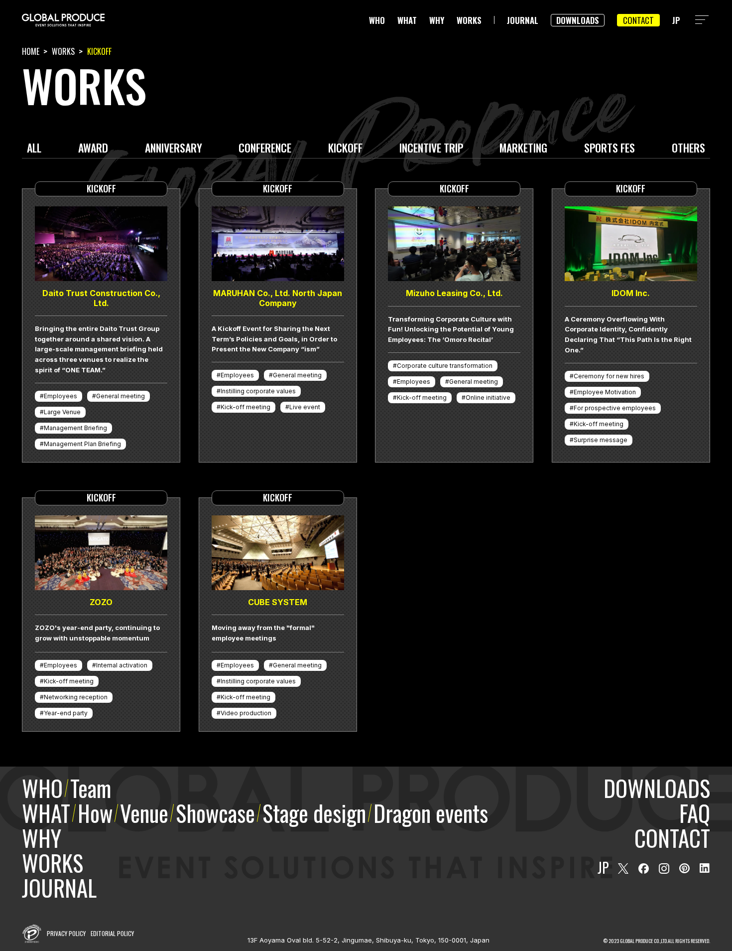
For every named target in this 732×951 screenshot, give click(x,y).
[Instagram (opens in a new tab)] (664, 868)
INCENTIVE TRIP (431, 149)
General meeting (120, 396)
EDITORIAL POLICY (112, 933)
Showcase (215, 812)
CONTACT (638, 20)
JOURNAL (522, 20)
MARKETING (523, 149)
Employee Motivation (605, 392)
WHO (377, 20)
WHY (436, 20)
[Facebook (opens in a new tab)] (643, 868)
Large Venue (62, 412)
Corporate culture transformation (444, 365)
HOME (30, 51)
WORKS (469, 20)
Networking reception (76, 697)
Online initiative (488, 397)
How (95, 812)
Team (90, 788)
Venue (144, 812)
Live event (304, 407)
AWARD (93, 149)
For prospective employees (615, 408)
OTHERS (688, 149)
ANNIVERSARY (173, 149)
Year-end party (66, 713)
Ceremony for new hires (609, 376)
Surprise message (600, 440)
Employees (60, 396)
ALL (34, 149)
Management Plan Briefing (82, 444)
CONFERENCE (265, 149)
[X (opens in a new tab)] (623, 868)
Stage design (314, 812)
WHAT (407, 20)
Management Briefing (75, 428)
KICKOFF (345, 149)
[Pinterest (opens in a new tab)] (684, 868)
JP (676, 20)
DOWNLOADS (577, 20)
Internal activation (121, 665)
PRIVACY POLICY (66, 933)
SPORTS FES (609, 149)
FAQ (694, 812)
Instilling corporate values (258, 391)
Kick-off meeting (245, 407)
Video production (246, 713)
